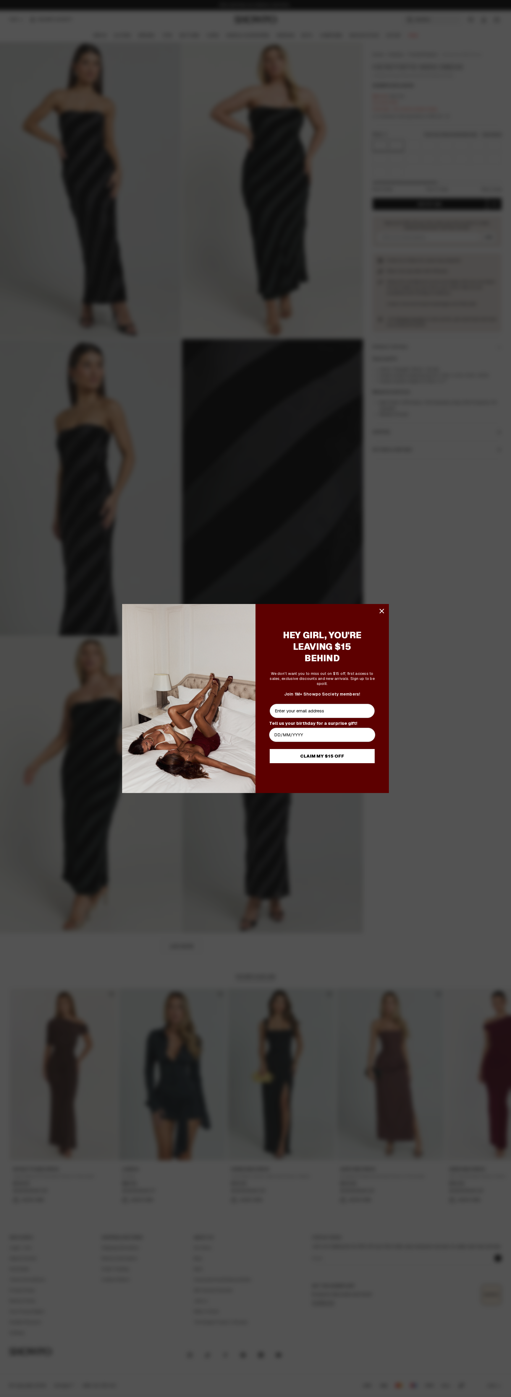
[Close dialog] (382, 611)
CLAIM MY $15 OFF (322, 756)
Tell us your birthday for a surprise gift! (313, 723)
